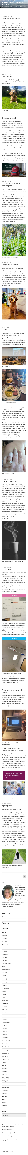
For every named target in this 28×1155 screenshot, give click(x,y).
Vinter (3, 1105)
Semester (4, 1050)
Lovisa (3, 1136)
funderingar (5, 969)
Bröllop (4, 948)
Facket (4, 951)
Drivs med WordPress (7, 1151)
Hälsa (3, 972)
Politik (3, 1034)
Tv (2, 1084)
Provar (4, 1037)
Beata (3, 917)
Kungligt (4, 1003)
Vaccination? (10, 1129)
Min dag (4, 1019)
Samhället (4, 1047)
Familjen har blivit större (10, 265)
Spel (3, 1065)
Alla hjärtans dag (12, 1133)
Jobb (3, 994)
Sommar (4, 1059)
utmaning (4, 1090)
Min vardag (5, 1022)
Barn (3, 935)
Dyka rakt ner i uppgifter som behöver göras (11, 184)
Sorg (3, 1062)
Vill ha (3, 1102)
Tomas (4, 1133)
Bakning (4, 932)
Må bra (4, 1010)
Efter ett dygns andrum (9, 481)
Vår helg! (10, 1136)
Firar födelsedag (7, 76)
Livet (3, 1006)
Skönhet (4, 1056)
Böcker (4, 945)
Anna (3, 1129)
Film (3, 960)
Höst (3, 982)
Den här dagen (7, 569)
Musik (3, 1025)
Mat (3, 1013)
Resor (3, 1044)
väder (3, 1093)
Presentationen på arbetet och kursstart (12, 691)
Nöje (3, 1028)
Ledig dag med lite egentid (11, 18)
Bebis (3, 938)
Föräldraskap (5, 963)
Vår (3, 1099)
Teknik (3, 1074)
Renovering (5, 1040)
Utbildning (4, 1087)
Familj (3, 954)
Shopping (4, 1053)
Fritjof (3, 966)
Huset (3, 985)
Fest (3, 957)
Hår (3, 976)
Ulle (3, 920)
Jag (3, 991)
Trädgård (4, 1078)
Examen (5, 330)
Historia (4, 979)
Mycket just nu (7, 806)
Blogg (3, 942)
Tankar (4, 1071)
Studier (4, 1068)
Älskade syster (6, 923)
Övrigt (3, 1031)
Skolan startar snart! (9, 118)
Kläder (3, 1000)
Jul (3, 997)
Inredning (4, 988)
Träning (4, 1081)
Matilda (4, 1016)
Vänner (4, 1096)
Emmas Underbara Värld (12, 3)
